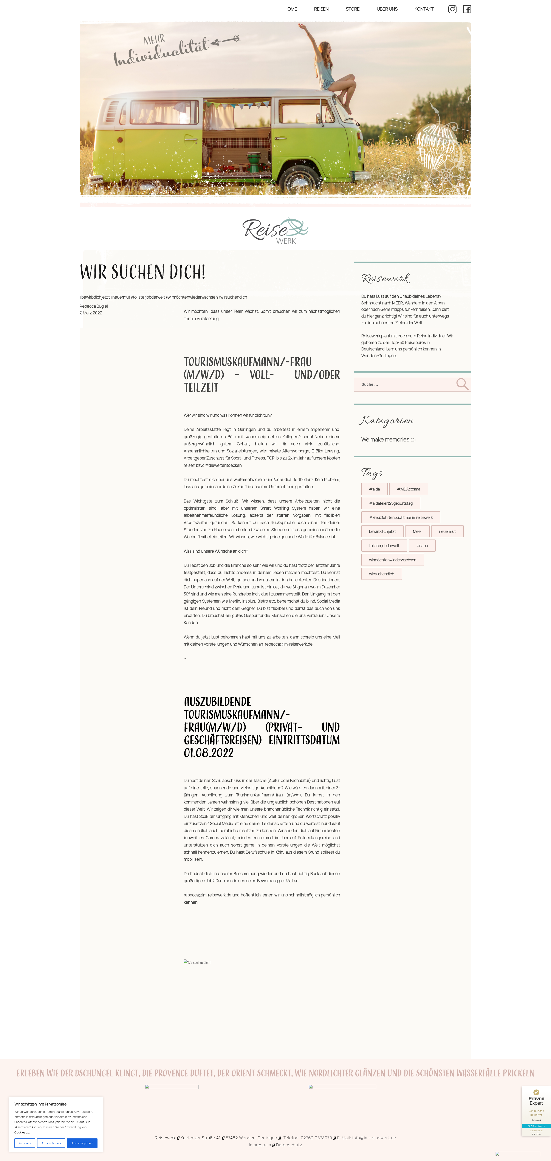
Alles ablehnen (51, 1143)
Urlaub (422, 545)
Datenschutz (289, 1145)
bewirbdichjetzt (95, 297)
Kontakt (424, 9)
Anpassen (25, 1143)
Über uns (387, 9)
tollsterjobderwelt (149, 297)
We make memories (385, 439)
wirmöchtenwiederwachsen (193, 297)
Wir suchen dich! (142, 273)
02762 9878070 (316, 1138)
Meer (417, 531)
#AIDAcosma (408, 489)
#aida (374, 489)
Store (353, 9)
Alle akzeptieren (82, 1143)
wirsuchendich (233, 297)
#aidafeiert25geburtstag (391, 503)
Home (291, 9)
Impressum (260, 1145)
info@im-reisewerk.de (374, 1138)
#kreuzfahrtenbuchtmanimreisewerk (401, 517)
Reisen (321, 9)
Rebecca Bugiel (94, 306)
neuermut (121, 297)
